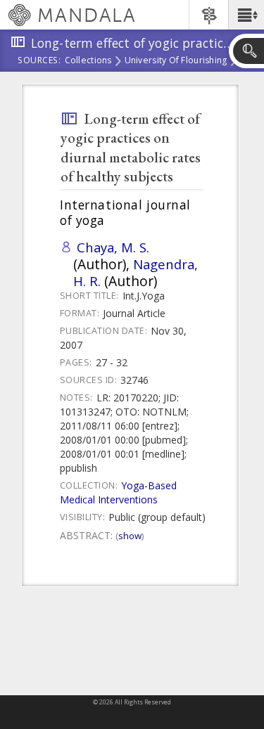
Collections (88, 61)
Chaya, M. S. (113, 247)
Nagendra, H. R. (135, 272)
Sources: (39, 61)
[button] (246, 15)
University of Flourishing (176, 61)
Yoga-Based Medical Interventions (118, 492)
